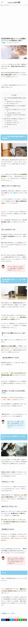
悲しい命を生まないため (12, 103)
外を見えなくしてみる (12, 120)
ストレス (9, 613)
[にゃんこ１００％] (14, 2)
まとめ (6, 126)
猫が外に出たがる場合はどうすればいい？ (15, 118)
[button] (3, 620)
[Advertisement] (14, 21)
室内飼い (13, 613)
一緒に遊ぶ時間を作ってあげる (14, 113)
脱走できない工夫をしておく (13, 122)
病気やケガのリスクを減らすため (14, 101)
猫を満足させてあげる (12, 124)
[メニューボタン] (2, 2)
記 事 (4, 42)
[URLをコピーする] (25, 620)
